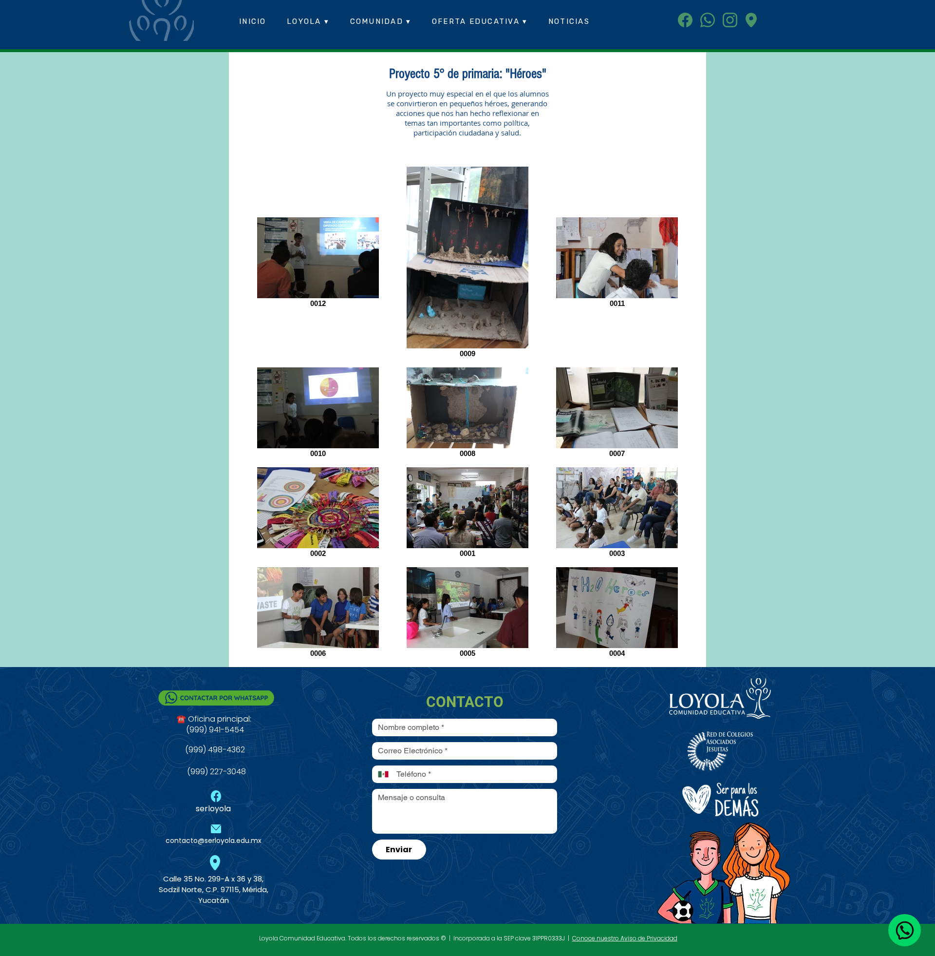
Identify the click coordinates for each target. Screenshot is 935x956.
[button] (308, 21)
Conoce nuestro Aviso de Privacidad (624, 938)
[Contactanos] (904, 930)
